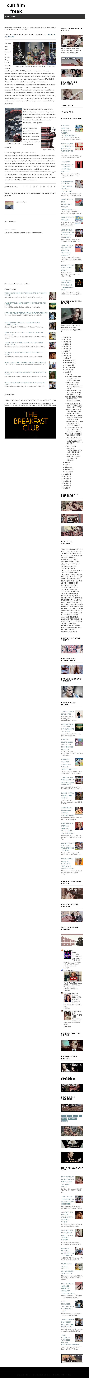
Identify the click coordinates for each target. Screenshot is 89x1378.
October (68, 365)
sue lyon (64, 1121)
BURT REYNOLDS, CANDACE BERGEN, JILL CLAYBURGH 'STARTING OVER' (67, 1288)
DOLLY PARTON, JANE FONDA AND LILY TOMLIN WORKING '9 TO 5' (67, 148)
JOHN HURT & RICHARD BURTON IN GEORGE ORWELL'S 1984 (73, 417)
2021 (65, 349)
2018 (65, 356)
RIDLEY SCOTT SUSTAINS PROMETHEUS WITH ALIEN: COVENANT (73, 449)
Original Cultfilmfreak (71, 993)
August (67, 370)
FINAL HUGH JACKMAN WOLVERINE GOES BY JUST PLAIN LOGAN (73, 436)
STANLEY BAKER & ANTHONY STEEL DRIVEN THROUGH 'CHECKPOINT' (67, 186)
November (68, 363)
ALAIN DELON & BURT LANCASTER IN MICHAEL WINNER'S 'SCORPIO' (69, 204)
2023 (65, 344)
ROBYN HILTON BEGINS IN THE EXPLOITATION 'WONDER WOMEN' (67, 1235)
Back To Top (62, 1375)
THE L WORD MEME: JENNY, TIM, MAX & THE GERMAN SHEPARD (72, 457)
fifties (64, 1116)
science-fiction (24, 29)
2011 (65, 486)
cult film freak (16, 8)
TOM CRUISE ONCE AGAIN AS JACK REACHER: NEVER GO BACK (73, 385)
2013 (65, 481)
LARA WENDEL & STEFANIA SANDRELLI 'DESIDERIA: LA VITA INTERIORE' (67, 828)
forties (75, 1116)
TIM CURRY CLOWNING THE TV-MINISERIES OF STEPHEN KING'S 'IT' (67, 166)
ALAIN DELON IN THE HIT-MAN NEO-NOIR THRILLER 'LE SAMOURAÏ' (67, 250)
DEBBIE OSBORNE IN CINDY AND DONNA (67, 267)
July (66, 372)
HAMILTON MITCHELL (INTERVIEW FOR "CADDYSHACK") (25, 362)
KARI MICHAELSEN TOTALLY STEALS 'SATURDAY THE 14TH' (26, 313)
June (67, 374)
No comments (36, 27)
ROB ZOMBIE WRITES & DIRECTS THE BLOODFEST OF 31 (73, 399)
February (68, 469)
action (48, 27)
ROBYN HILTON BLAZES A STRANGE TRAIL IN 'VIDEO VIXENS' (67, 1217)
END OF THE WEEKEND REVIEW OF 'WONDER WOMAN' (73, 442)
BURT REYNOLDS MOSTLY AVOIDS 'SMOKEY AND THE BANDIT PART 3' (67, 1182)
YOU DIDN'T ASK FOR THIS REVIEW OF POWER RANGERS (73, 378)
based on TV (26, 193)
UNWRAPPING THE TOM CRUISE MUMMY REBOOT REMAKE (74, 423)
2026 (65, 337)
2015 (65, 476)
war (80, 1116)
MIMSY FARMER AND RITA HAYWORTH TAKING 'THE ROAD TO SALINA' (67, 863)
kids (18, 29)
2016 (44, 27)
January (68, 472)
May (66, 462)
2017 (65, 358)
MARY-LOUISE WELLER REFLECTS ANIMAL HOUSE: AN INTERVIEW (67, 1268)
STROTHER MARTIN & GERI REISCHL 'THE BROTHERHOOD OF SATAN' (67, 744)
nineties (69, 1116)
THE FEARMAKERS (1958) (77, 1015)
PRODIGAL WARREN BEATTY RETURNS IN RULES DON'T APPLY (73, 405)
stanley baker (72, 1118)
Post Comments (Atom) (22, 284)
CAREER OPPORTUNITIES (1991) (76, 997)
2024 (65, 342)
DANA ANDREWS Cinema (72, 1011)
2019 (65, 353)
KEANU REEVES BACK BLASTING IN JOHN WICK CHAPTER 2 (73, 393)
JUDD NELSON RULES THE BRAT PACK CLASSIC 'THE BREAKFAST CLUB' (30, 400)
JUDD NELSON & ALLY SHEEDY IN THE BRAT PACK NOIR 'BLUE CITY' (72, 957)
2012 (65, 483)
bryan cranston (11, 29)
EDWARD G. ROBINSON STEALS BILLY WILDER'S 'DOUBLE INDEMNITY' (69, 130)
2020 (65, 351)
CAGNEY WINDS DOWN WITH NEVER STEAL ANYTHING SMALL (73, 411)
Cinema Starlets (69, 970)
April (66, 465)
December (68, 360)
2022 (65, 346)
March (67, 467)
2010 (65, 488)
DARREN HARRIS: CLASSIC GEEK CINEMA (67, 795)
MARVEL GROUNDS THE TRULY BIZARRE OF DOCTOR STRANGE (73, 430)
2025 (65, 339)
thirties (64, 1118)
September (69, 367)
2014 (65, 479)
